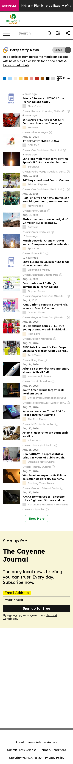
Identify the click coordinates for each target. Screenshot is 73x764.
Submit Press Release (21, 750)
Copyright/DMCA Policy (25, 758)
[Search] (49, 33)
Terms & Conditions (53, 750)
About (20, 742)
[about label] (24, 106)
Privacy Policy (54, 758)
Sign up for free (36, 608)
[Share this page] (67, 33)
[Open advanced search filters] (58, 33)
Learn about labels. (16, 65)
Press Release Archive (42, 742)
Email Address (17, 593)
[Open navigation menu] (6, 33)
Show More (36, 518)
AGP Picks (9, 5)
